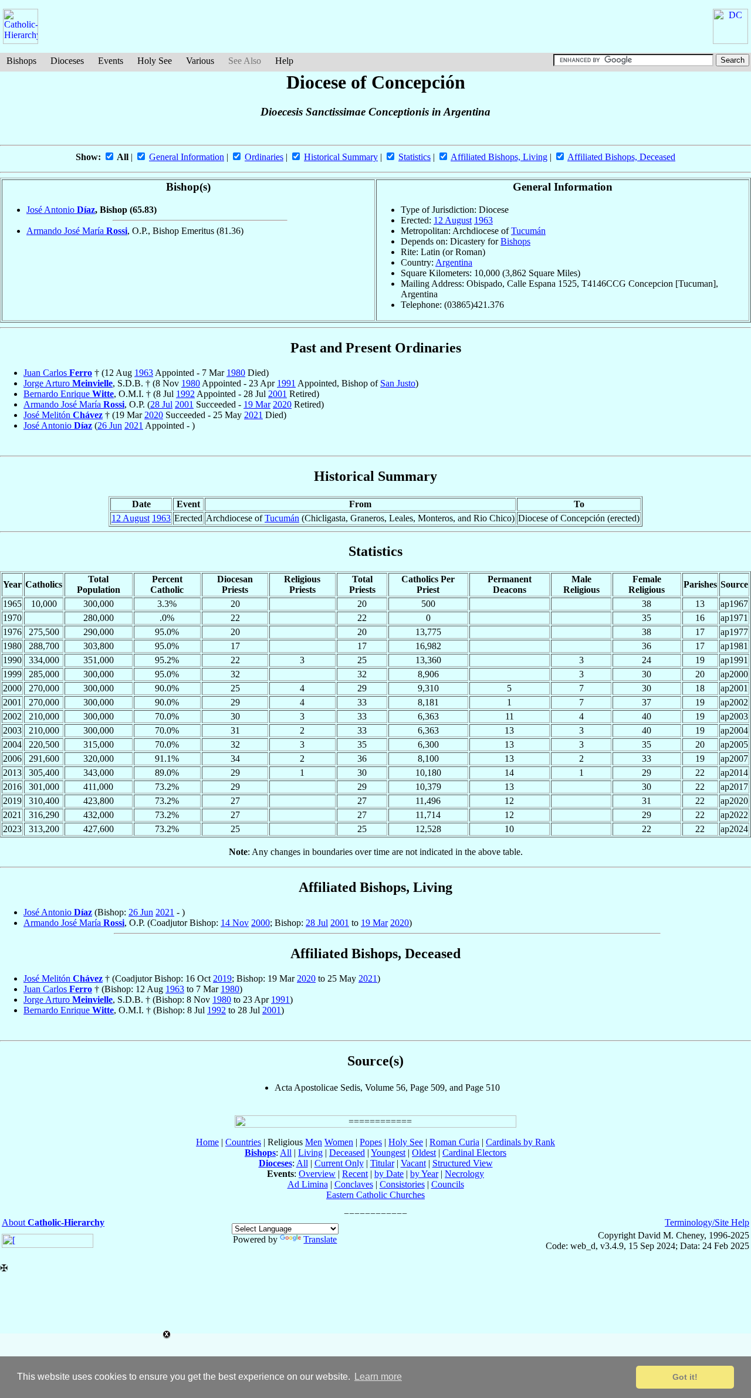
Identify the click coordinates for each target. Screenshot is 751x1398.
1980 (235, 373)
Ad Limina (307, 1184)
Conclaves (353, 1184)
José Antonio (60, 210)
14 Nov (235, 923)
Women (338, 1142)
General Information (186, 157)
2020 (282, 404)
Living (310, 1153)
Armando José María (76, 231)
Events (110, 61)
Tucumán (528, 231)
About (53, 1222)
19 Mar (256, 404)
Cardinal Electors (474, 1153)
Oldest (424, 1153)
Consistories (402, 1184)
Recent (355, 1174)
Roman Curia (454, 1142)
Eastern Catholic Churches (375, 1195)
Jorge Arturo (68, 383)
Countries (243, 1142)
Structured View (462, 1163)
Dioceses (67, 61)
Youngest (388, 1153)
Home (207, 1142)
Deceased (347, 1153)
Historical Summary (341, 157)
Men (313, 1142)
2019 (222, 978)
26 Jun (109, 425)
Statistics (414, 157)
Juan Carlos (57, 373)
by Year (424, 1174)
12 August (453, 220)
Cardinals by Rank (520, 1142)
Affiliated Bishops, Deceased (621, 157)
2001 (277, 394)
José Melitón (63, 415)
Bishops (21, 61)
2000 (260, 923)
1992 (185, 394)
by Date (389, 1174)
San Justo (397, 383)
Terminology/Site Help (707, 1222)
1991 (286, 383)
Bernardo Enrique (68, 394)
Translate (320, 1239)
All (286, 1153)
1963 (483, 220)
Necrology (464, 1174)
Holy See (154, 61)
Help (284, 61)
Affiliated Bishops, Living (499, 157)
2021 (253, 415)
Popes (371, 1142)
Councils (447, 1184)
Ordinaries (264, 157)
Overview (317, 1174)
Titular (382, 1163)
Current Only (339, 1163)
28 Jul (161, 404)
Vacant (413, 1163)
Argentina (453, 262)
